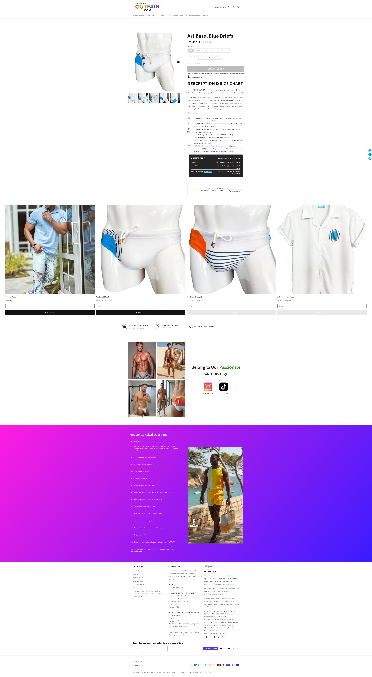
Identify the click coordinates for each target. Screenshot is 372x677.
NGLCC (230, 584)
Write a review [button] (235, 191)
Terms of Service (139, 588)
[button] (139, 16)
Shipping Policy (138, 584)
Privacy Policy (138, 578)
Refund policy (161, 672)
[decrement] (199, 57)
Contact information (205, 672)
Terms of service (182, 672)
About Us (136, 571)
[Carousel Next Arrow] (178, 62)
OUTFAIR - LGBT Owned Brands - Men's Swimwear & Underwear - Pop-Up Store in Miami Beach (148, 593)
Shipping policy (193, 672)
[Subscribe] (165, 648)
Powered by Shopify (149, 672)
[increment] (220, 57)
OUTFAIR (140, 672)
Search (135, 574)
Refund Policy (138, 581)
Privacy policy (171, 672)
